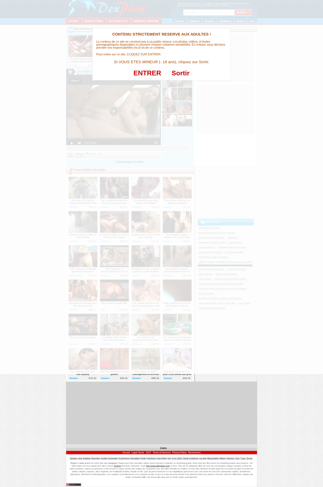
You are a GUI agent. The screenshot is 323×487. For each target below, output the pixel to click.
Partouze (230, 458)
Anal (80, 458)
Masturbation (213, 458)
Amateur (74, 458)
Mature (222, 458)
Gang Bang (162, 458)
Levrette (203, 458)
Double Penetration (109, 458)
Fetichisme (151, 458)
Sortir (181, 73)
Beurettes (95, 458)
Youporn (117, 466)
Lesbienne (194, 458)
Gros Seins (177, 458)
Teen (237, 458)
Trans (243, 458)
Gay (169, 458)
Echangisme (124, 458)
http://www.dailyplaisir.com (158, 466)
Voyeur (249, 458)
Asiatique (87, 458)
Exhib (143, 458)
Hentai (186, 458)
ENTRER (147, 73)
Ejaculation (135, 458)
